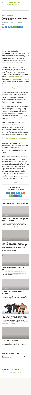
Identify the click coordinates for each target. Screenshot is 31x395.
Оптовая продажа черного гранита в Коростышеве (15, 219)
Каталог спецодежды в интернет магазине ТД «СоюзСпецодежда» (15, 317)
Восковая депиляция (10, 340)
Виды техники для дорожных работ (13, 268)
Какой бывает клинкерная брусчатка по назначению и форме (15, 244)
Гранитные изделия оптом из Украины (13, 292)
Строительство (21, 22)
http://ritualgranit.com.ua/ (12, 76)
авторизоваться (6, 357)
